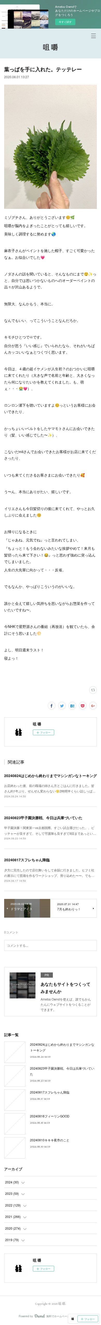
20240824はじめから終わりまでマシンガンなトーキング (50, 775)
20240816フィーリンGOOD (49, 1116)
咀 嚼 (50, 47)
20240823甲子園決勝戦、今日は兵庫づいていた (43, 817)
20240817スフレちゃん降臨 (27, 859)
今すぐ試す (65, 22)
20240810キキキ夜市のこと (49, 1140)
